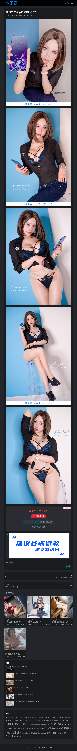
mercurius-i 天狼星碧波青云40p (24, 694)
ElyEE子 (17, 718)
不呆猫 (9, 721)
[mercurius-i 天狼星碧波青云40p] (10, 696)
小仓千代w (64, 721)
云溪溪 (29, 721)
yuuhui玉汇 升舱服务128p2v (14, 622)
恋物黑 (31, 620)
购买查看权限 (39, 516)
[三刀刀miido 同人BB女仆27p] (10, 682)
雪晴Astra (49, 733)
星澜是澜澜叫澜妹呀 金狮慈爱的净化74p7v (27, 701)
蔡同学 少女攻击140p (35, 622)
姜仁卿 (59, 721)
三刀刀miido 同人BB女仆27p (23, 680)
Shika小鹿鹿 (58, 717)
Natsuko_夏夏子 (33, 718)
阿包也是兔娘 (42, 733)
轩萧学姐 (23, 733)
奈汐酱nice (47, 720)
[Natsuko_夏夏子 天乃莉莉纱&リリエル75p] (10, 675)
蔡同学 (11, 562)
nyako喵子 (41, 718)
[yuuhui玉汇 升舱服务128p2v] (15, 607)
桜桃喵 (53, 724)
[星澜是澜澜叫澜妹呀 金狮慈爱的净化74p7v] (10, 703)
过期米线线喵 (32, 732)
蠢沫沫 (15, 732)
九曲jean (15, 721)
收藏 (68, 566)
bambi (8, 717)
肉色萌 (20, 16)
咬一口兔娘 (40, 721)
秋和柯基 (57, 728)
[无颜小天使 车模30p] (10, 668)
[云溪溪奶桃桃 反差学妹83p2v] (15, 639)
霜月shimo (67, 733)
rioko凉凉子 (50, 717)
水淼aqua (61, 724)
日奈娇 (15, 724)
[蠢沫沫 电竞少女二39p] (10, 689)
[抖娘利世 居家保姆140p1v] (62, 607)
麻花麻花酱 (17, 736)
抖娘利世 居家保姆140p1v (60, 622)
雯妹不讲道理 (58, 733)
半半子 (34, 721)
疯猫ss (25, 728)
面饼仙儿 (9, 736)
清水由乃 (16, 729)
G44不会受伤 (23, 717)
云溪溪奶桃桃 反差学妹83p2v (14, 654)
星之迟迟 (25, 724)
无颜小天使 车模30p (20, 666)
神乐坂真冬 (48, 728)
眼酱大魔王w (38, 729)
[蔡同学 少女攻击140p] (38, 607)
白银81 (31, 728)
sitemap (50, 747)
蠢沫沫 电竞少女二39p (21, 687)
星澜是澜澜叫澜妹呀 (36, 724)
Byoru (13, 718)
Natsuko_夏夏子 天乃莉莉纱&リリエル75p (27, 673)
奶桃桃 (54, 721)
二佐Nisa (22, 720)
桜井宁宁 (45, 724)
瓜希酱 (20, 728)
